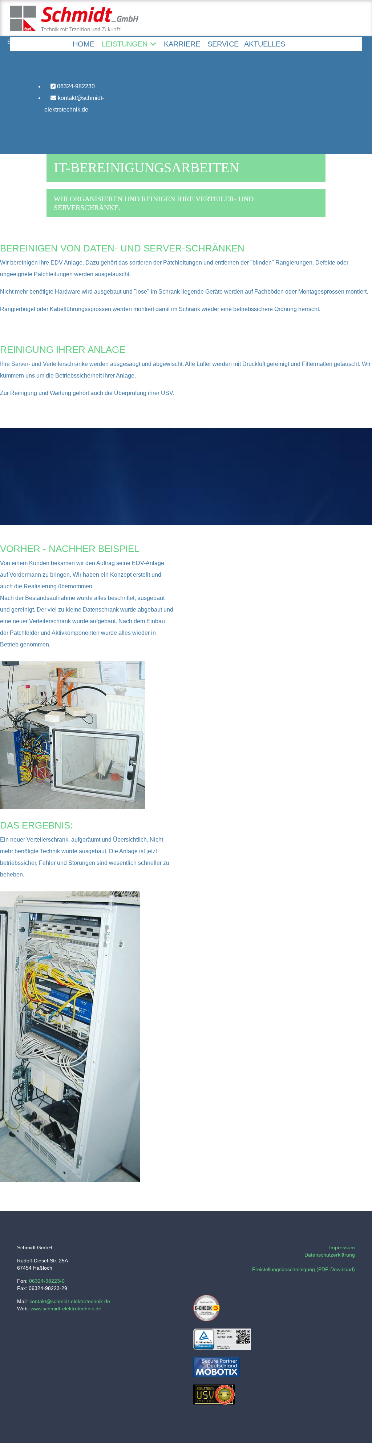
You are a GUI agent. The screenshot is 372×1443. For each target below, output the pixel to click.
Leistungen (124, 44)
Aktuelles (264, 44)
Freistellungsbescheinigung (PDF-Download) (303, 1269)
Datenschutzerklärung (329, 1255)
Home (83, 44)
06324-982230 (75, 86)
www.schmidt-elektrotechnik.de (66, 1308)
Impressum (342, 1247)
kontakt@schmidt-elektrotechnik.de (74, 104)
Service (223, 44)
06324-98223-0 (47, 1281)
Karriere (182, 44)
